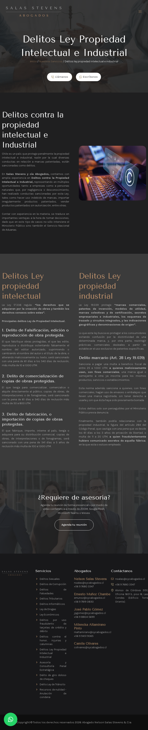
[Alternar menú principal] (140, 12)
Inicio (33, 61)
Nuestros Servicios (50, 61)
